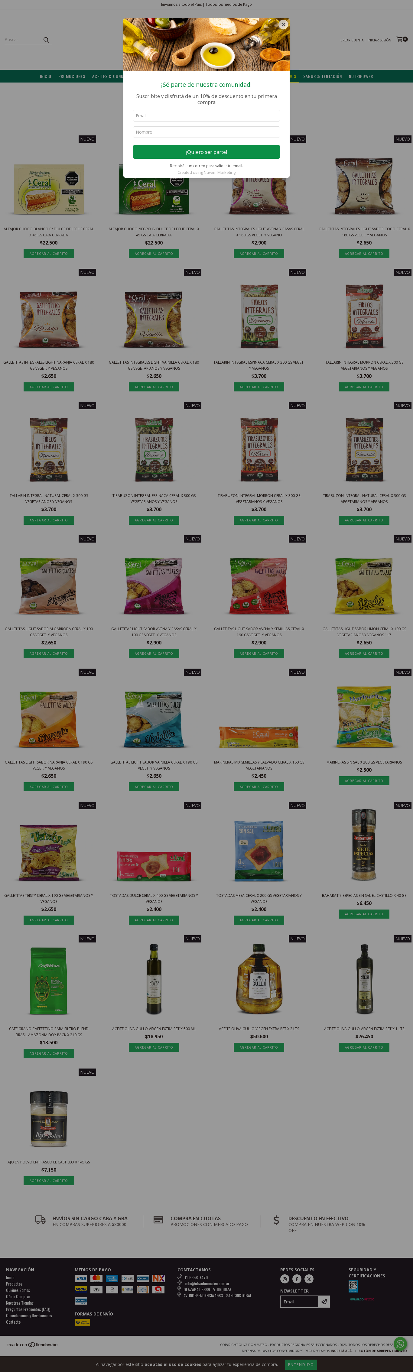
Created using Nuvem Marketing (206, 172)
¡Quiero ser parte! (206, 151)
